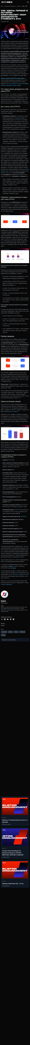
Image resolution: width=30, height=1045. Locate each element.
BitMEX (3, 625)
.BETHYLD (18, 509)
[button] (28, 2)
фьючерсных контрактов (11, 411)
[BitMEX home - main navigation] (6, 2)
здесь (12, 451)
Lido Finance (16, 119)
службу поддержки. (6, 584)
